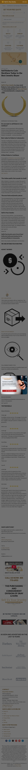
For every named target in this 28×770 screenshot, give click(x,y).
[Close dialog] (26, 377)
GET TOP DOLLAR (9, 390)
